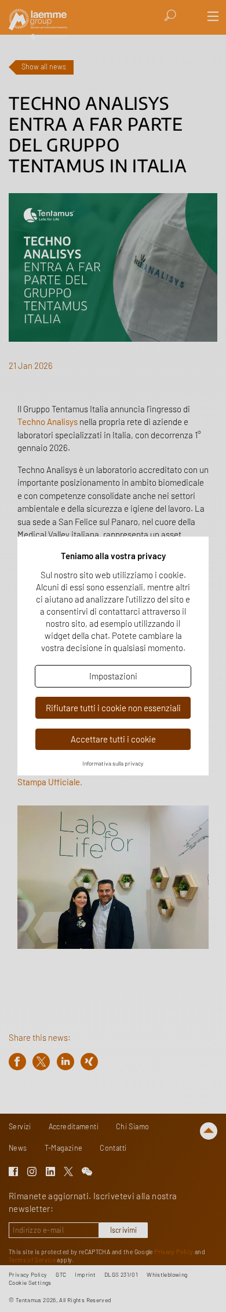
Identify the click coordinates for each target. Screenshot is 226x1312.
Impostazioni (113, 676)
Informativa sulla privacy (113, 763)
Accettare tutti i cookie (113, 739)
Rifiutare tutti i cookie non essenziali (113, 708)
